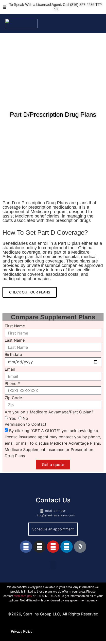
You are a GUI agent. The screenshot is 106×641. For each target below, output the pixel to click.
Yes (12, 418)
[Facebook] (26, 546)
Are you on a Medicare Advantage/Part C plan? (49, 411)
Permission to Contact (25, 424)
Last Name (15, 340)
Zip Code (13, 397)
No (25, 418)
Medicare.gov (23, 596)
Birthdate (13, 354)
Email (10, 369)
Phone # (12, 383)
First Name (15, 325)
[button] (97, 23)
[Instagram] (39, 546)
